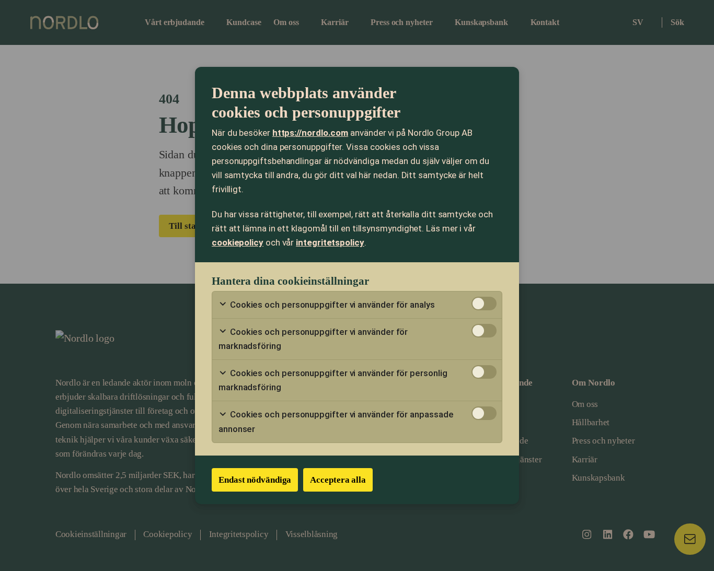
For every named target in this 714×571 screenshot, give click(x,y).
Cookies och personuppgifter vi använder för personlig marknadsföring (332, 380)
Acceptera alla (338, 480)
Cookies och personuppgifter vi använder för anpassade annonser (335, 421)
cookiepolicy (237, 242)
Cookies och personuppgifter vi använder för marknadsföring (313, 339)
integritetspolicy (330, 242)
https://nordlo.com (310, 132)
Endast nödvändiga (254, 480)
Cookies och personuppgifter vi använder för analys (331, 304)
